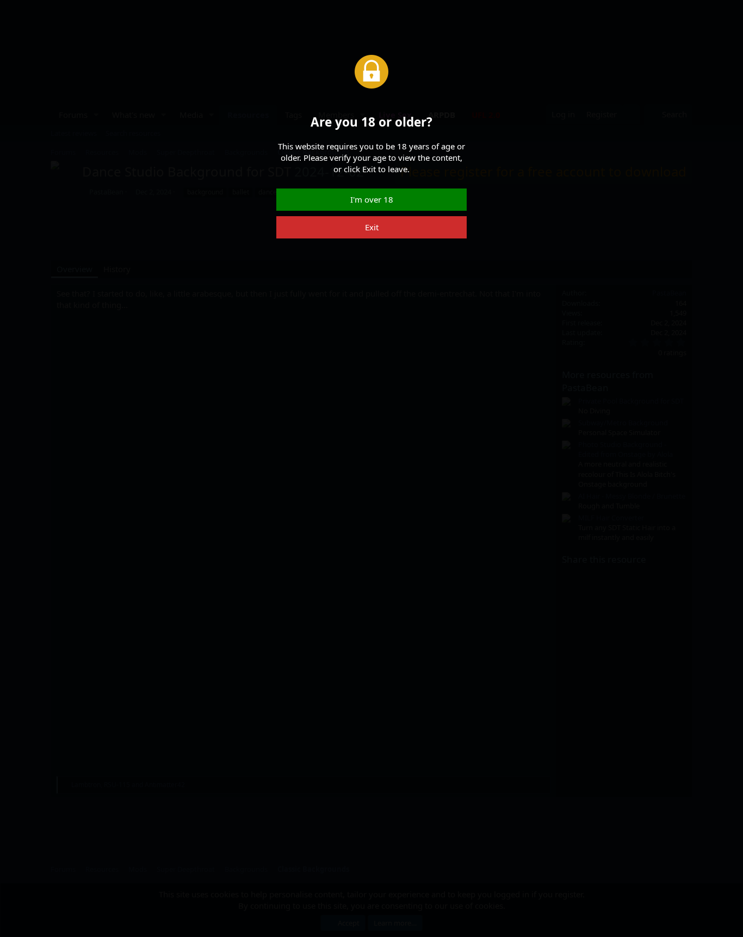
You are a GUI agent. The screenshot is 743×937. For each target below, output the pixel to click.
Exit (372, 227)
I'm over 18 (371, 199)
